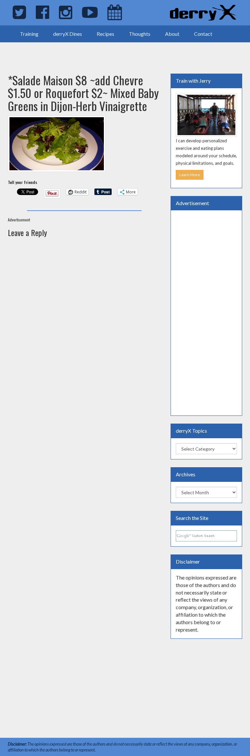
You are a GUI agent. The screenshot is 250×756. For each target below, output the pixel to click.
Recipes (105, 34)
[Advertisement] (76, 52)
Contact (203, 34)
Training (29, 34)
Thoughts (139, 34)
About (172, 34)
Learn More (189, 174)
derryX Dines (67, 34)
